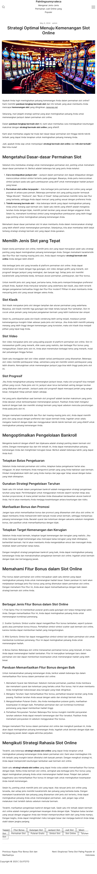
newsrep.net (52, 107)
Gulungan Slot (36, 830)
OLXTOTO (24, 861)
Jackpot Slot (54, 830)
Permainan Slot (18, 833)
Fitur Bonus (19, 830)
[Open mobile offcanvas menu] (93, 7)
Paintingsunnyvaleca (48, 1)
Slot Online (70, 833)
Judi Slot (69, 830)
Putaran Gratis (37, 833)
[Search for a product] (3, 7)
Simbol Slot (54, 833)
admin (54, 23)
